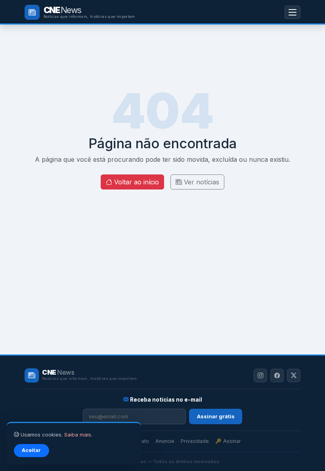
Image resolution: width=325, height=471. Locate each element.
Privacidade (195, 441)
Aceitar (31, 450)
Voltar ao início (135, 182)
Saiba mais (77, 435)
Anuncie (164, 441)
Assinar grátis (216, 416)
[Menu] (292, 12)
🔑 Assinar (228, 441)
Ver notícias (200, 182)
